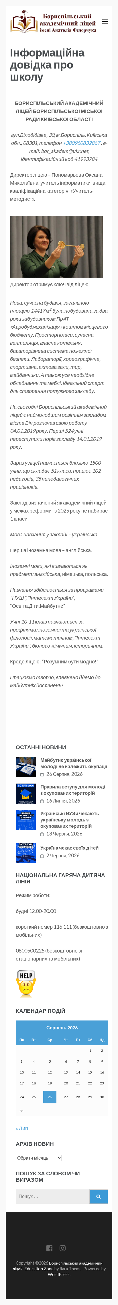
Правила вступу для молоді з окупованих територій (72, 790)
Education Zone (39, 1268)
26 (50, 1097)
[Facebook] (49, 1249)
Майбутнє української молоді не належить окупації (73, 763)
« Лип (22, 1128)
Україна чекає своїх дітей (69, 848)
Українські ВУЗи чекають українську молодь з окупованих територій (69, 819)
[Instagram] (63, 1249)
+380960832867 (82, 143)
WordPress (59, 1274)
